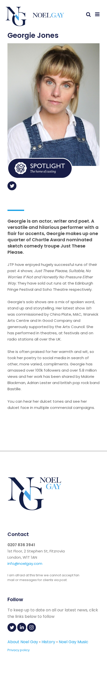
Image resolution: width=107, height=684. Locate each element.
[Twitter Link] (11, 189)
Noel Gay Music (73, 642)
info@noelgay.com (24, 563)
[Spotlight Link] (39, 177)
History (48, 642)
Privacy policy (18, 650)
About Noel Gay (22, 642)
